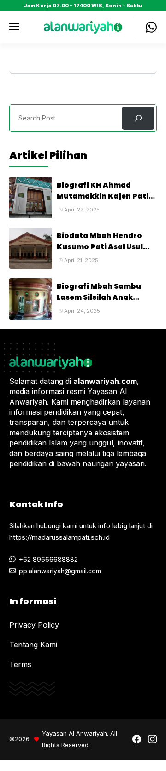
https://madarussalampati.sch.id (59, 537)
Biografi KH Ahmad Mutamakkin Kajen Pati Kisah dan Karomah (102, 196)
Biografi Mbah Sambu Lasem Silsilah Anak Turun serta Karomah (99, 297)
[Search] (138, 118)
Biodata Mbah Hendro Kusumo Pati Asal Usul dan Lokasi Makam (100, 247)
